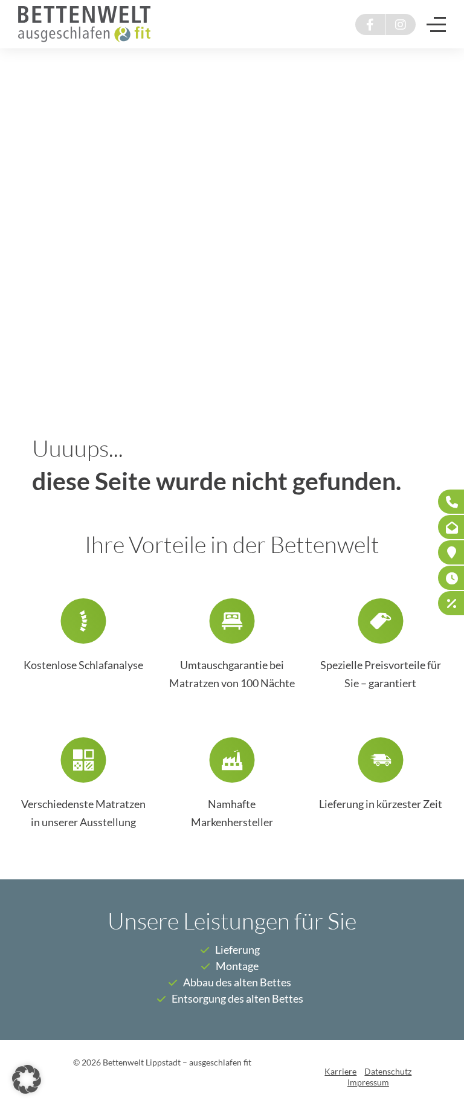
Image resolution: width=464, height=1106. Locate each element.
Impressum (368, 1082)
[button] (26, 1079)
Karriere (340, 1071)
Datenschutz (387, 1071)
